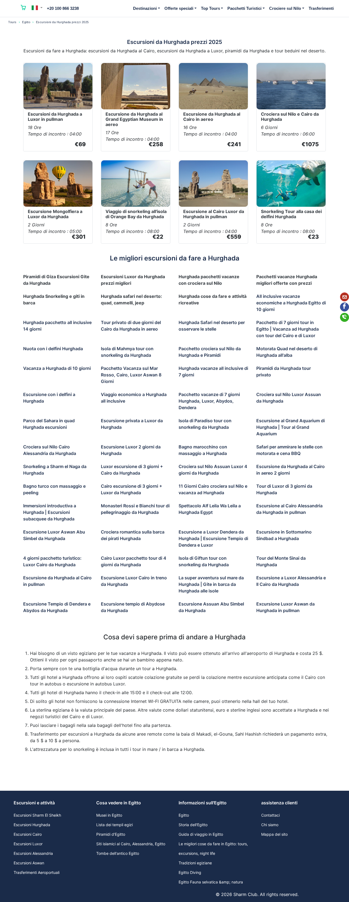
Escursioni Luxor (28, 843)
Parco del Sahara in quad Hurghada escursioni (49, 424)
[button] (37, 7)
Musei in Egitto (109, 815)
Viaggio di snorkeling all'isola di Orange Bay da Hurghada (136, 214)
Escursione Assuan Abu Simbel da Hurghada (211, 607)
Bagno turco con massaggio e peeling (54, 489)
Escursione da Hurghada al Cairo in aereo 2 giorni (290, 470)
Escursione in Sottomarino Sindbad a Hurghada (284, 535)
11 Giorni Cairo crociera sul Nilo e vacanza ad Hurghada (213, 489)
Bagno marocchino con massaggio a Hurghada (203, 450)
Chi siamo (269, 824)
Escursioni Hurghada (32, 824)
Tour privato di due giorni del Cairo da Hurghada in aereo (131, 326)
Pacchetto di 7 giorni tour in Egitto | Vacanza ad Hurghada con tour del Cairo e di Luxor (287, 329)
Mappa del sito (274, 834)
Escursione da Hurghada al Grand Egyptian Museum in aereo (134, 119)
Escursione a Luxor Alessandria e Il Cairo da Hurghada (291, 581)
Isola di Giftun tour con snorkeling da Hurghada (204, 561)
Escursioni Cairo (28, 834)
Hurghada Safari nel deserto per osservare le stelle (212, 326)
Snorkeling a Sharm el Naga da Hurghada (54, 470)
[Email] (344, 296)
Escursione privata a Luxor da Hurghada (132, 424)
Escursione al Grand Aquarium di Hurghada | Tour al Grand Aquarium (290, 427)
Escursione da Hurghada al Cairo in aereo (211, 116)
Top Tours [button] (210, 8)
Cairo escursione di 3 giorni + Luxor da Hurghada (131, 489)
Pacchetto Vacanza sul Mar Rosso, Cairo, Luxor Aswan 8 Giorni (131, 374)
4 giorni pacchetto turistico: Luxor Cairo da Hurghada (52, 561)
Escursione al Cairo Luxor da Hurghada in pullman (213, 214)
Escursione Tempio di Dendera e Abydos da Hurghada (57, 607)
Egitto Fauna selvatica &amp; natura (211, 882)
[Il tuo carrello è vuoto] (23, 8)
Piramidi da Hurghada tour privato (283, 371)
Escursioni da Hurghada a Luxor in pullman (55, 116)
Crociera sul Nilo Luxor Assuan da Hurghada (288, 398)
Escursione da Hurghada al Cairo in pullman (57, 581)
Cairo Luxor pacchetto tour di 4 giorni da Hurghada (133, 561)
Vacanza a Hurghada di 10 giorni (57, 368)
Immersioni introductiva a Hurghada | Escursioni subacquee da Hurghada (49, 512)
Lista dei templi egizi (114, 824)
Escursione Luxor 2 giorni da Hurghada (131, 450)
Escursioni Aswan (29, 863)
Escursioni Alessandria (33, 853)
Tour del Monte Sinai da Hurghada (281, 561)
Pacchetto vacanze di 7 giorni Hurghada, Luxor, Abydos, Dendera (209, 401)
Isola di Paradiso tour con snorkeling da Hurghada (205, 424)
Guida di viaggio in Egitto (201, 834)
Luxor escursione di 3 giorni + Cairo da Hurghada (132, 470)
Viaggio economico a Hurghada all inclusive (134, 398)
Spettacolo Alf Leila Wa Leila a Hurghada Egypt (210, 509)
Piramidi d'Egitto (110, 834)
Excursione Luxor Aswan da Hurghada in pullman (285, 607)
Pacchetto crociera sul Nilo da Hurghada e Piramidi (210, 352)
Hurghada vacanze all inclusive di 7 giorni (213, 371)
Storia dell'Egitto (193, 824)
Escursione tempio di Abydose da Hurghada (133, 607)
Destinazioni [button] (145, 8)
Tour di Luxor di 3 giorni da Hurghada (284, 489)
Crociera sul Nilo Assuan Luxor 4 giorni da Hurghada (213, 470)
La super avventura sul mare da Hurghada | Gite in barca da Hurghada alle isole (211, 584)
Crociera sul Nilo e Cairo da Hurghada (290, 116)
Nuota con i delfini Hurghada (53, 348)
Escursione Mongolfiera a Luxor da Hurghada (55, 214)
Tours (12, 22)
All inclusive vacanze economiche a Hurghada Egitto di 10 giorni (291, 302)
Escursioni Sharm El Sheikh (37, 815)
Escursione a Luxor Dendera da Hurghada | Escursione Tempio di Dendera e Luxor (213, 538)
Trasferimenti (321, 8)
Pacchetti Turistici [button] (244, 8)
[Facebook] (344, 306)
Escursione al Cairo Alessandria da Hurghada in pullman (289, 509)
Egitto (26, 22)
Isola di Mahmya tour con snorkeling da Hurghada (127, 352)
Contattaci (270, 815)
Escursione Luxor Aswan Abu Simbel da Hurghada (54, 535)
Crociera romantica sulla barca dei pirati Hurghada (132, 535)
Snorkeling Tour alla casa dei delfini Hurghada (291, 214)
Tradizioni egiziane (195, 863)
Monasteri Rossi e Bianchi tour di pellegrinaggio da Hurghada (135, 509)
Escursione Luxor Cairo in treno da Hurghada (134, 581)
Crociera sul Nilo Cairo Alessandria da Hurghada (49, 450)
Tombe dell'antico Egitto (117, 853)
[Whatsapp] (344, 317)
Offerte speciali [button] (178, 8)
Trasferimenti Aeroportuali (36, 872)
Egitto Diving (190, 872)
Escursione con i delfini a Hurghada (49, 398)
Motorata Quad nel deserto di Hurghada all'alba (286, 352)
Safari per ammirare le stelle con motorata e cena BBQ (289, 450)
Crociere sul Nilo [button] (285, 8)
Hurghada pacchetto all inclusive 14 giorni (57, 326)
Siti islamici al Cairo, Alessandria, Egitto (130, 843)
